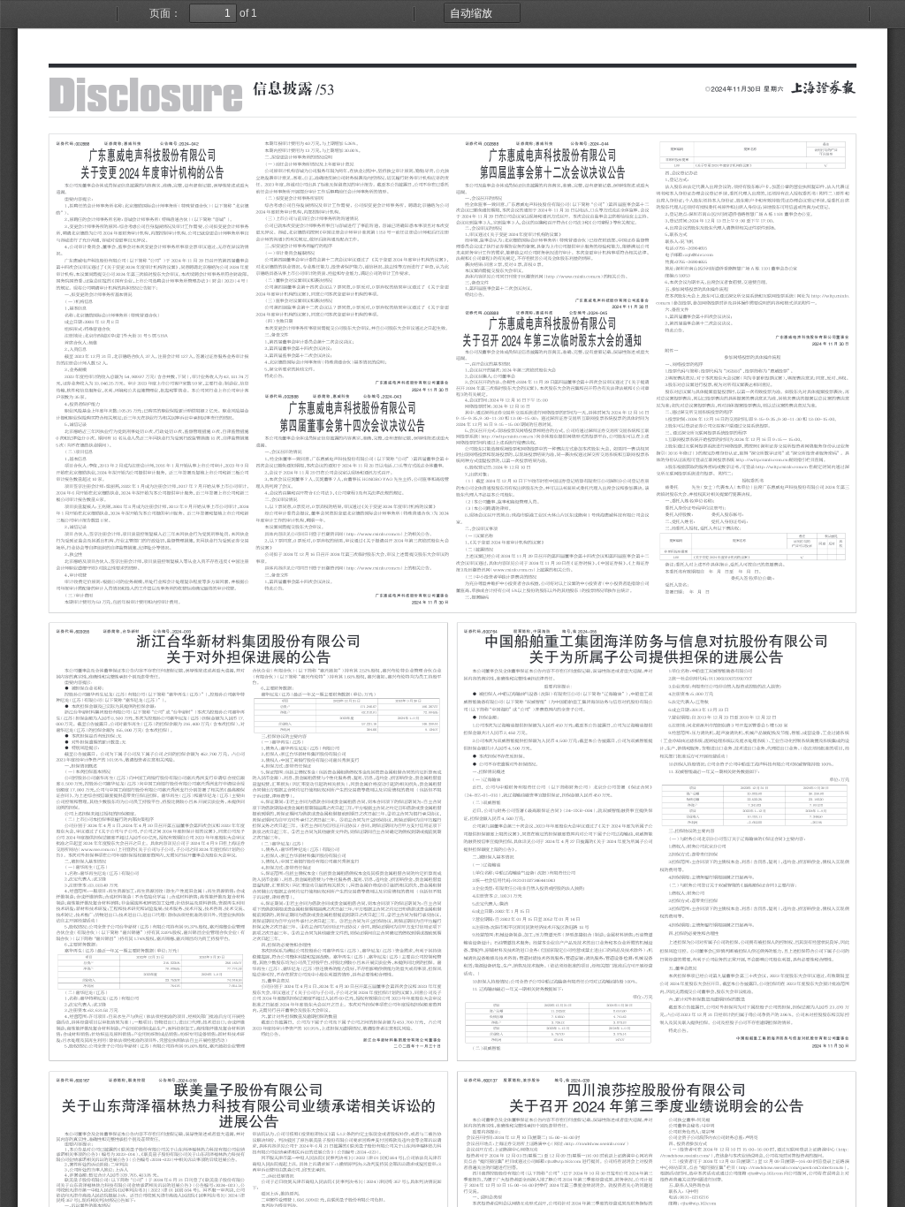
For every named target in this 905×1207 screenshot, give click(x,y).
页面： (165, 13)
